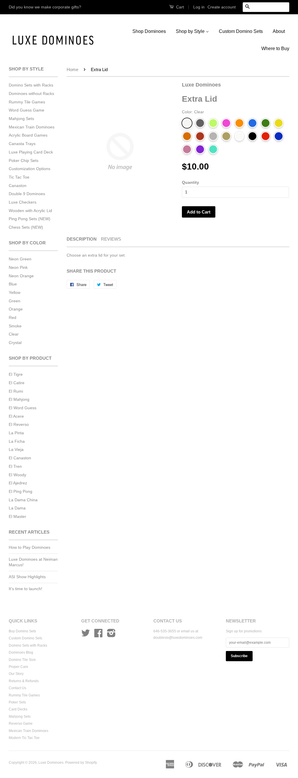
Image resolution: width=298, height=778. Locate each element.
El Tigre (16, 374)
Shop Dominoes (149, 31)
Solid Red (265, 136)
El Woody (17, 474)
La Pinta (16, 433)
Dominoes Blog (21, 652)
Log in (199, 7)
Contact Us (17, 688)
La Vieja (16, 449)
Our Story (16, 674)
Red (12, 317)
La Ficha (17, 441)
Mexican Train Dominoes (31, 127)
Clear (14, 334)
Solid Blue (279, 136)
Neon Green (20, 259)
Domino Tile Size (22, 660)
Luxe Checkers (22, 202)
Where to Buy (275, 48)
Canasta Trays (22, 143)
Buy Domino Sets (22, 631)
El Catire (16, 382)
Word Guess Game (26, 110)
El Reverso (19, 424)
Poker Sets (17, 702)
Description (82, 239)
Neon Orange (21, 276)
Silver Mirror (213, 136)
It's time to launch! (25, 588)
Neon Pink (18, 267)
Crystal (15, 342)
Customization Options (29, 168)
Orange (16, 309)
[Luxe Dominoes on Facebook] (98, 635)
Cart (179, 7)
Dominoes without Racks (31, 93)
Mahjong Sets (21, 118)
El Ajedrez (18, 483)
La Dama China (23, 500)
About (279, 31)
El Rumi (16, 391)
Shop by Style (191, 31)
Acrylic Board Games (28, 135)
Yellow (14, 292)
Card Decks (18, 709)
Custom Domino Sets (241, 31)
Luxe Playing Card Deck (31, 152)
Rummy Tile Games (27, 102)
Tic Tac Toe (19, 177)
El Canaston (20, 458)
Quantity (190, 182)
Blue (13, 284)
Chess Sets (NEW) (26, 227)
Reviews (111, 239)
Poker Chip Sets (23, 160)
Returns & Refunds (24, 681)
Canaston (17, 185)
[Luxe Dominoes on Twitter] (85, 635)
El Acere (16, 416)
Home (72, 69)
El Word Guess (22, 407)
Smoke (15, 326)
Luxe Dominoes (50, 763)
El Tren (15, 466)
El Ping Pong (20, 491)
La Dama (17, 508)
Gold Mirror (226, 136)
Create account (221, 7)
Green (14, 301)
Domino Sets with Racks (31, 85)
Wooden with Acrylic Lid (30, 210)
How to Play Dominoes (29, 547)
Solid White (239, 136)
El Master (17, 516)
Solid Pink (187, 149)
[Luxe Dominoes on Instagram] (111, 635)
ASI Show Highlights (27, 576)
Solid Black (252, 136)
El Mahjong (19, 399)
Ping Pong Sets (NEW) (29, 218)
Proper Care (18, 667)
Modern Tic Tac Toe (24, 738)
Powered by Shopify (81, 763)
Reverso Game (21, 723)
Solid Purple (200, 149)
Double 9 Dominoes (27, 193)
